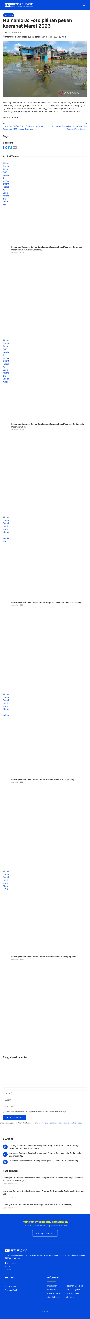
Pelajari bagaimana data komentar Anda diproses (63, 1123)
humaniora (9, 15)
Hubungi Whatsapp (45, 1233)
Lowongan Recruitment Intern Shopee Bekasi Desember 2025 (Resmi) (42, 779)
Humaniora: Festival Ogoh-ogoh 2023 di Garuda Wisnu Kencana (69, 127)
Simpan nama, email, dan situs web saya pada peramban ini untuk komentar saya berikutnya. (36, 1111)
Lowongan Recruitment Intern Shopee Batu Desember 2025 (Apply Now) (44, 956)
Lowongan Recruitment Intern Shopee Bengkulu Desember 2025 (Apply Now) (46, 602)
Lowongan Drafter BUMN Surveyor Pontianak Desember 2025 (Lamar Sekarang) (23, 127)
